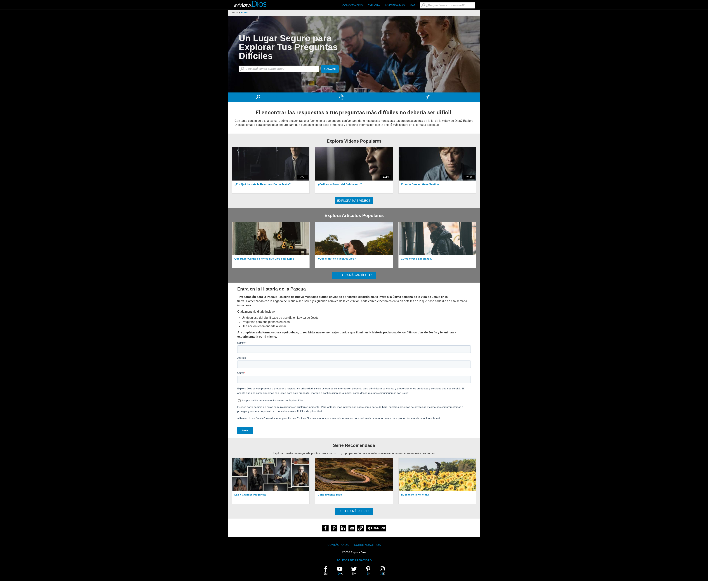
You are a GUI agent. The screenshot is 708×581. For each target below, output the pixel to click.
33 (383, 570)
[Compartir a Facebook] (325, 528)
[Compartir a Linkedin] (343, 528)
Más (412, 5)
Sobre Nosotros (367, 544)
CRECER (440, 96)
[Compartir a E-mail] (351, 528)
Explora (374, 5)
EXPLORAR (274, 96)
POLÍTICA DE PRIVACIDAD (354, 560)
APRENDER (357, 96)
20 (341, 570)
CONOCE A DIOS (352, 5)
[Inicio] (250, 4)
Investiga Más (395, 5)
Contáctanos (338, 544)
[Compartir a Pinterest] (334, 528)
